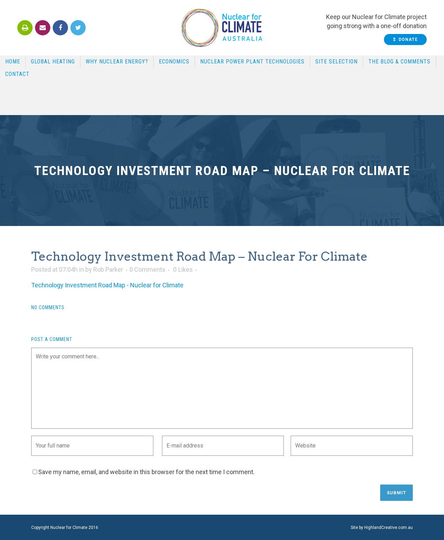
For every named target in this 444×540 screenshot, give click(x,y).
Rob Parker (108, 269)
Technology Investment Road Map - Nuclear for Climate (107, 285)
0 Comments (147, 269)
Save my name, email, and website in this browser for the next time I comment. (146, 472)
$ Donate (405, 39)
